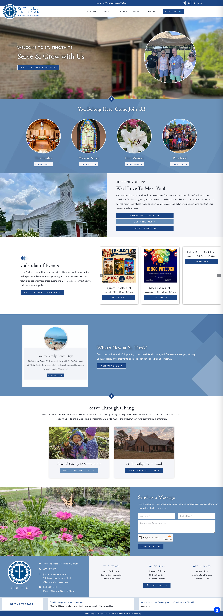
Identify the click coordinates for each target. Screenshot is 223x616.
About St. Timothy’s (111, 571)
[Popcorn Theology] (119, 250)
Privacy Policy (136, 613)
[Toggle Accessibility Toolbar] (217, 610)
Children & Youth (202, 578)
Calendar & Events (157, 578)
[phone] (189, 3)
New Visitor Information (111, 575)
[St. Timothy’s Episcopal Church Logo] (20, 5)
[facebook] (12, 588)
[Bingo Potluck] (160, 250)
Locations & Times (157, 571)
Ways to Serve (202, 571)
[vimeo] (17, 588)
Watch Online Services (111, 578)
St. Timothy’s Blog (156, 575)
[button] (101, 275)
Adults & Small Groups (202, 575)
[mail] (184, 3)
